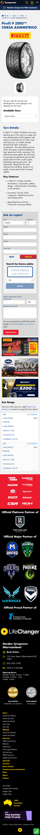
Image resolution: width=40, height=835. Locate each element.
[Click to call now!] (27, 2)
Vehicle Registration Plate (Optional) (12, 298)
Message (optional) (10, 306)
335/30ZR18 (32, 414)
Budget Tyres (7, 791)
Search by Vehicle (9, 716)
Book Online (8, 766)
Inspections (7, 747)
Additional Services (10, 758)
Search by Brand (9, 721)
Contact (6, 763)
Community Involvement (14, 769)
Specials (6, 760)
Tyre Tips (6, 727)
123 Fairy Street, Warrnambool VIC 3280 (22, 657)
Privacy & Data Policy (15, 824)
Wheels (6, 730)
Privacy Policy (13, 324)
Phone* (6, 234)
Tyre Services (7, 752)
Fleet (5, 772)
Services (6, 738)
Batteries (6, 744)
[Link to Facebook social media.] (20, 830)
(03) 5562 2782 (14, 663)
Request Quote (10, 332)
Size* (5, 219)
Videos (6, 778)
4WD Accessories (9, 741)
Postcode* (7, 248)
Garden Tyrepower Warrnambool (22, 7)
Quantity (30, 219)
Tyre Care (6, 724)
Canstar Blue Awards (10, 788)
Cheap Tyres (7, 794)
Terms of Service (28, 324)
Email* (5, 241)
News (5, 775)
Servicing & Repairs (10, 749)
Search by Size (8, 718)
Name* (6, 227)
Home (6, 16)
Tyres (5, 713)
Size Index (6, 786)
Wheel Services (8, 755)
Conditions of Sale (28, 824)
